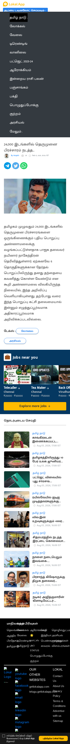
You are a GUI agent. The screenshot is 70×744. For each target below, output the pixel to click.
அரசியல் (57, 635)
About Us (58, 686)
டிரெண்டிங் (24, 641)
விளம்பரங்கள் (61, 646)
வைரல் (45, 646)
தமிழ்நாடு (13, 646)
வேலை (22, 635)
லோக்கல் (23, 630)
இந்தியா (46, 635)
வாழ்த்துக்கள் (60, 641)
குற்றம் (34, 661)
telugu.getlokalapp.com (43, 691)
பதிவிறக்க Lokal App (53, 738)
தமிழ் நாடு (18, 17)
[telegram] (8, 167)
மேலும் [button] (15, 131)
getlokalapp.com (39, 686)
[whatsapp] (24, 167)
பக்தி (44, 630)
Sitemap (58, 721)
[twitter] (16, 167)
